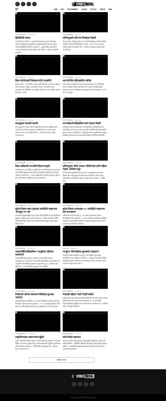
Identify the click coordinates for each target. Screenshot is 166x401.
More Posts (61, 360)
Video (110, 9)
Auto (62, 9)
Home (55, 9)
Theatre (102, 9)
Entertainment (72, 9)
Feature (84, 9)
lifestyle (93, 9)
